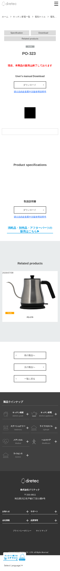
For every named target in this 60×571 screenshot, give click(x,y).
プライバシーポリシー (22, 531)
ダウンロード (29, 85)
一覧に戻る (29, 379)
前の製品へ (29, 355)
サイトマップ (41, 531)
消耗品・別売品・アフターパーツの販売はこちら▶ (30, 229)
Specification (16, 33)
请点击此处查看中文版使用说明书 (30, 91)
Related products (30, 38)
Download (43, 33)
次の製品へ (29, 367)
